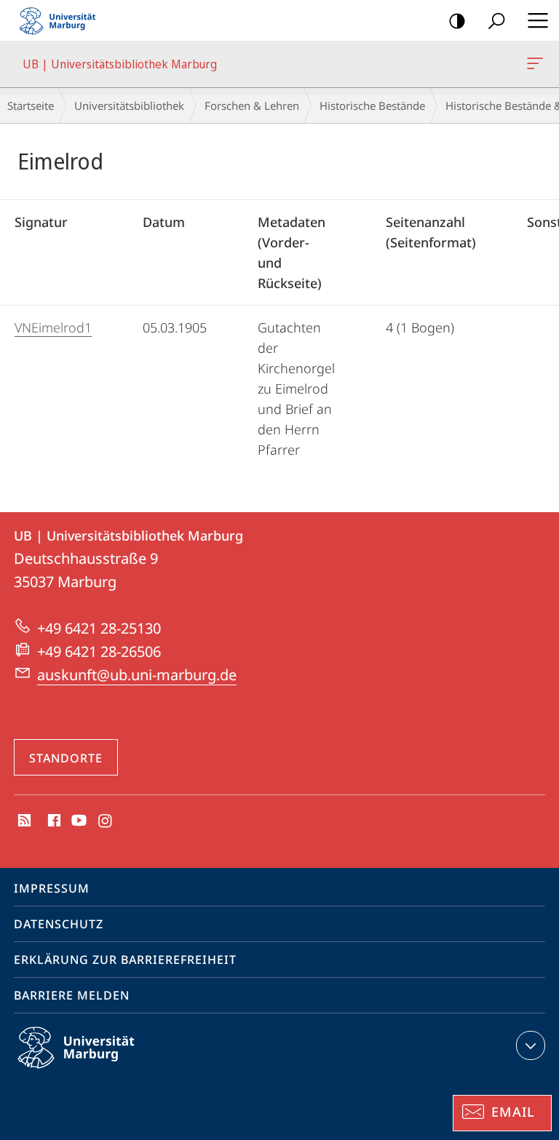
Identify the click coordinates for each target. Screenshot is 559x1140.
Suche (496, 20)
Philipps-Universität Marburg (101, 1071)
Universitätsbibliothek (129, 105)
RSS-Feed (23, 821)
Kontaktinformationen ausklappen (530, 1045)
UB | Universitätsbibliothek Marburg (537, 64)
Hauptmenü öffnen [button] (537, 20)
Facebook (53, 821)
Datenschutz (58, 924)
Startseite (30, 105)
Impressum (52, 888)
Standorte (66, 758)
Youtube (77, 821)
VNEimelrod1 (53, 327)
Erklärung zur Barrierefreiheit (125, 960)
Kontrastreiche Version (457, 20)
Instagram (106, 821)
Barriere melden (72, 995)
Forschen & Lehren (252, 105)
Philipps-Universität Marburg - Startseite (61, 20)
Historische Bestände (372, 105)
